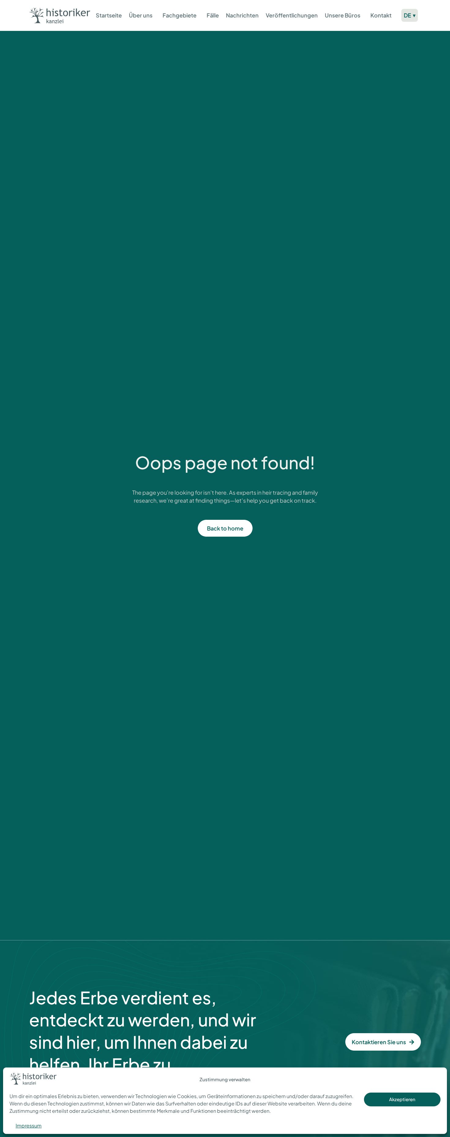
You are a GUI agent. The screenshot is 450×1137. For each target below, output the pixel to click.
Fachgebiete (180, 15)
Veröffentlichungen (292, 15)
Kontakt (381, 15)
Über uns (140, 15)
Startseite (109, 15)
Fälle (213, 15)
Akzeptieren (402, 1099)
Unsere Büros (342, 15)
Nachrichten (242, 15)
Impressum (29, 1125)
